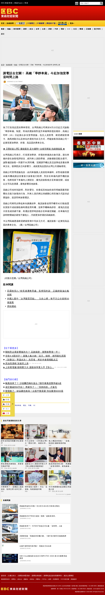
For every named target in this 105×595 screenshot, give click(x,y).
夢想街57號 (51, 23)
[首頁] (9, 13)
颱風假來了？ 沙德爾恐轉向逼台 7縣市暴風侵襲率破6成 (33, 383)
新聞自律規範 (37, 575)
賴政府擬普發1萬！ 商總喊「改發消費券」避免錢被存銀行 (60, 465)
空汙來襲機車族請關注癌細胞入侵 (60, 488)
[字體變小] (6, 405)
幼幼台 (32, 579)
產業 (25, 29)
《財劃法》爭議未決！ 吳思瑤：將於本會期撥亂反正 (31, 359)
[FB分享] (6, 396)
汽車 (56, 29)
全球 (37, 29)
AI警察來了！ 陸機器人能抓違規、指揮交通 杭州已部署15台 (12, 488)
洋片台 (44, 579)
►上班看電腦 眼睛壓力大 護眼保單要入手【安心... (28, 367)
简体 (26, 3)
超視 (49, 579)
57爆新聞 (40, 23)
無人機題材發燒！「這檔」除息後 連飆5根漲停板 (60, 442)
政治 (31, 29)
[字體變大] (6, 400)
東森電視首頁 (5, 579)
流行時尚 (97, 29)
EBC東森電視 (7, 3)
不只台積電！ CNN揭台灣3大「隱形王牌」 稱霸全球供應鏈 (36, 442)
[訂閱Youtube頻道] (6, 414)
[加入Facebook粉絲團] (6, 410)
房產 (50, 29)
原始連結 (11, 306)
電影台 (38, 579)
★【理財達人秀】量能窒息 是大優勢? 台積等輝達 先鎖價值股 (32, 149)
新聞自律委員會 (24, 575)
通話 (24, 405)
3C (34, 405)
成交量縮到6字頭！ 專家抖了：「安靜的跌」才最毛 (31, 387)
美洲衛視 (56, 579)
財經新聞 (10, 23)
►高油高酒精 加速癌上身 (16, 363)
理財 (62, 29)
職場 (81, 29)
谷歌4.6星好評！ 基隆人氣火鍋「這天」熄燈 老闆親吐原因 (35, 356)
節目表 (3, 575)
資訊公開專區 (69, 575)
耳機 (29, 405)
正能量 (88, 29)
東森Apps (18, 3)
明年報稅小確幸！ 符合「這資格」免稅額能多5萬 (36, 488)
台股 (44, 29)
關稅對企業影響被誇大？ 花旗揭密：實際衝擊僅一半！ (32, 352)
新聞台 (13, 579)
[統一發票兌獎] (88, 167)
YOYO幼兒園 (65, 579)
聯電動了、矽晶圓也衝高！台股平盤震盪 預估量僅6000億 (34, 391)
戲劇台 (26, 579)
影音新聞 (17, 29)
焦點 (9, 29)
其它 (3, 34)
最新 (3, 29)
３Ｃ (69, 29)
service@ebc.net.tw (98, 588)
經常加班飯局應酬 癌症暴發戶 (12, 442)
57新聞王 (31, 23)
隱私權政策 (101, 586)
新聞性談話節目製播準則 (53, 575)
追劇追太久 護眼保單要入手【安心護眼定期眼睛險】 (36, 465)
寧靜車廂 (18, 405)
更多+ (72, 23)
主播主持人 (12, 575)
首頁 (3, 23)
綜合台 (20, 579)
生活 (75, 29)
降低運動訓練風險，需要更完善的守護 (12, 465)
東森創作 (74, 579)
